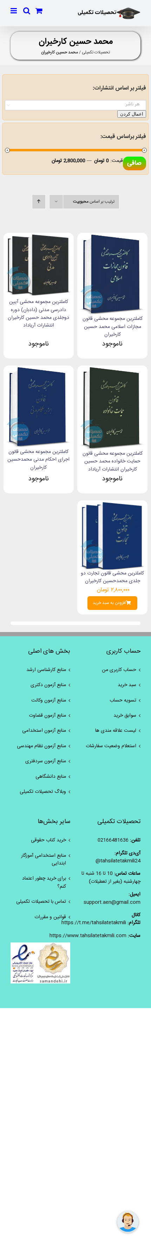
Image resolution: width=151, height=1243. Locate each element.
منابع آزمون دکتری (48, 685)
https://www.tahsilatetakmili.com (88, 936)
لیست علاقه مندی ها (115, 731)
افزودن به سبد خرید (109, 603)
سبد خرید (127, 685)
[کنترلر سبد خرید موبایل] (38, 10)
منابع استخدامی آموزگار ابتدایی (43, 860)
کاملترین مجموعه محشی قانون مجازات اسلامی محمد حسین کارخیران (113, 327)
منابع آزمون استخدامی (44, 731)
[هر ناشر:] (75, 104)
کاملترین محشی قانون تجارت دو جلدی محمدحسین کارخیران (112, 577)
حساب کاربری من (119, 670)
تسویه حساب (123, 700)
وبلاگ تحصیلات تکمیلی (43, 792)
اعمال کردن (131, 114)
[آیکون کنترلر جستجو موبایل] (26, 10)
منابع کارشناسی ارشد (46, 670)
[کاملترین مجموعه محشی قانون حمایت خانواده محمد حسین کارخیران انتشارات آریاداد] (112, 371)
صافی (134, 163)
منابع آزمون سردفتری (45, 761)
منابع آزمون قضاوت (47, 715)
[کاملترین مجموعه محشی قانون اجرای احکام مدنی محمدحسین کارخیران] (38, 371)
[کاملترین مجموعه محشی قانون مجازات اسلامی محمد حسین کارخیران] (112, 238)
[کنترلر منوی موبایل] (14, 10)
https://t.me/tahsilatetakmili (93, 923)
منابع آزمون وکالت (48, 700)
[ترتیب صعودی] (39, 202)
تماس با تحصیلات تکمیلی (41, 902)
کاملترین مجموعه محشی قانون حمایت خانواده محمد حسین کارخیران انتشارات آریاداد (113, 461)
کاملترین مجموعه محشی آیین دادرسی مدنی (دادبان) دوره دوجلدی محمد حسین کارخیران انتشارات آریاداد (38, 314)
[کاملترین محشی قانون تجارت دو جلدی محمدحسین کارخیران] (112, 506)
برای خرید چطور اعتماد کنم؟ (44, 882)
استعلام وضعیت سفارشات (111, 746)
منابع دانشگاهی (50, 777)
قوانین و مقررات (50, 917)
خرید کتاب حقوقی (48, 840)
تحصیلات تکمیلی (96, 52)
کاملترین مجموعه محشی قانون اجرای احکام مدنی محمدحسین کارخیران (38, 460)
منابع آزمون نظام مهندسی (41, 746)
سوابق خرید (124, 715)
